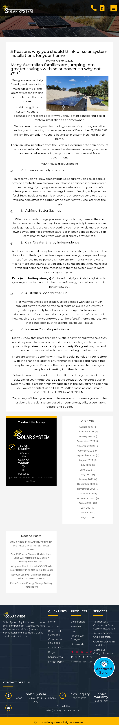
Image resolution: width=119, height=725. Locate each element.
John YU (54, 60)
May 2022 (86, 474)
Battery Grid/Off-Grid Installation (102, 635)
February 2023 (86, 431)
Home (52, 621)
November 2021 (86, 488)
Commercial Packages (55, 641)
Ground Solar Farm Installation (104, 643)
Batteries (76, 626)
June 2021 (86, 512)
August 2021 (86, 503)
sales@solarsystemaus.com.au (63, 710)
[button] (113, 8)
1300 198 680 (101, 701)
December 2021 (86, 484)
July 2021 (86, 507)
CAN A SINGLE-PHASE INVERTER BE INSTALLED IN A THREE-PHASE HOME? (31, 546)
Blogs (51, 652)
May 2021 (86, 517)
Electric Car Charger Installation (104, 651)
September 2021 (86, 498)
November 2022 (86, 446)
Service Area (55, 656)
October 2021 (86, 493)
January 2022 (86, 479)
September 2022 (85, 455)
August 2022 (86, 460)
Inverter (75, 631)
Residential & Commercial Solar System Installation (104, 625)
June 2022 (86, 469)
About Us (53, 626)
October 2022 (86, 450)
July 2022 (86, 465)
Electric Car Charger (77, 637)
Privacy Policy (56, 661)
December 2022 (86, 441)
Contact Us (54, 647)
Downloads (77, 644)
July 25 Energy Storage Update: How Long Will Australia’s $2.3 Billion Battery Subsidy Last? (31, 558)
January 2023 (86, 436)
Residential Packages (54, 633)
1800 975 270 (61, 388)
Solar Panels (78, 621)
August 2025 (86, 427)
